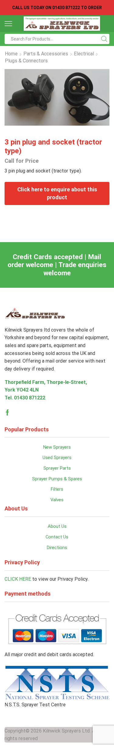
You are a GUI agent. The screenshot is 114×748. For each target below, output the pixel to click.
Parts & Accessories (45, 54)
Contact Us (57, 537)
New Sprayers (57, 447)
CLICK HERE (18, 579)
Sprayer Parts (57, 468)
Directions (57, 547)
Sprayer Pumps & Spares (57, 479)
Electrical (84, 54)
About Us (57, 526)
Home (11, 54)
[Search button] (104, 39)
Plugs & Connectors (26, 61)
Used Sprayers (57, 457)
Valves (57, 500)
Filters (57, 489)
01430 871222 (29, 398)
